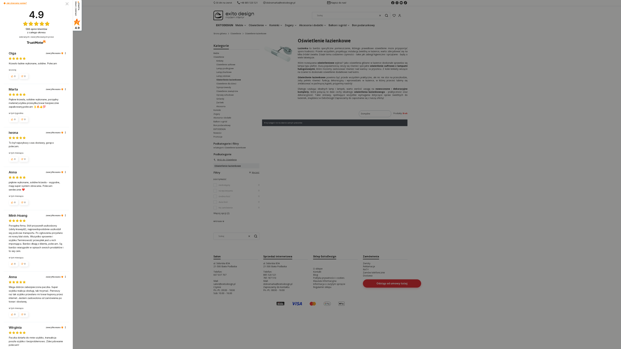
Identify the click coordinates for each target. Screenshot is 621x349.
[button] (5, 3)
